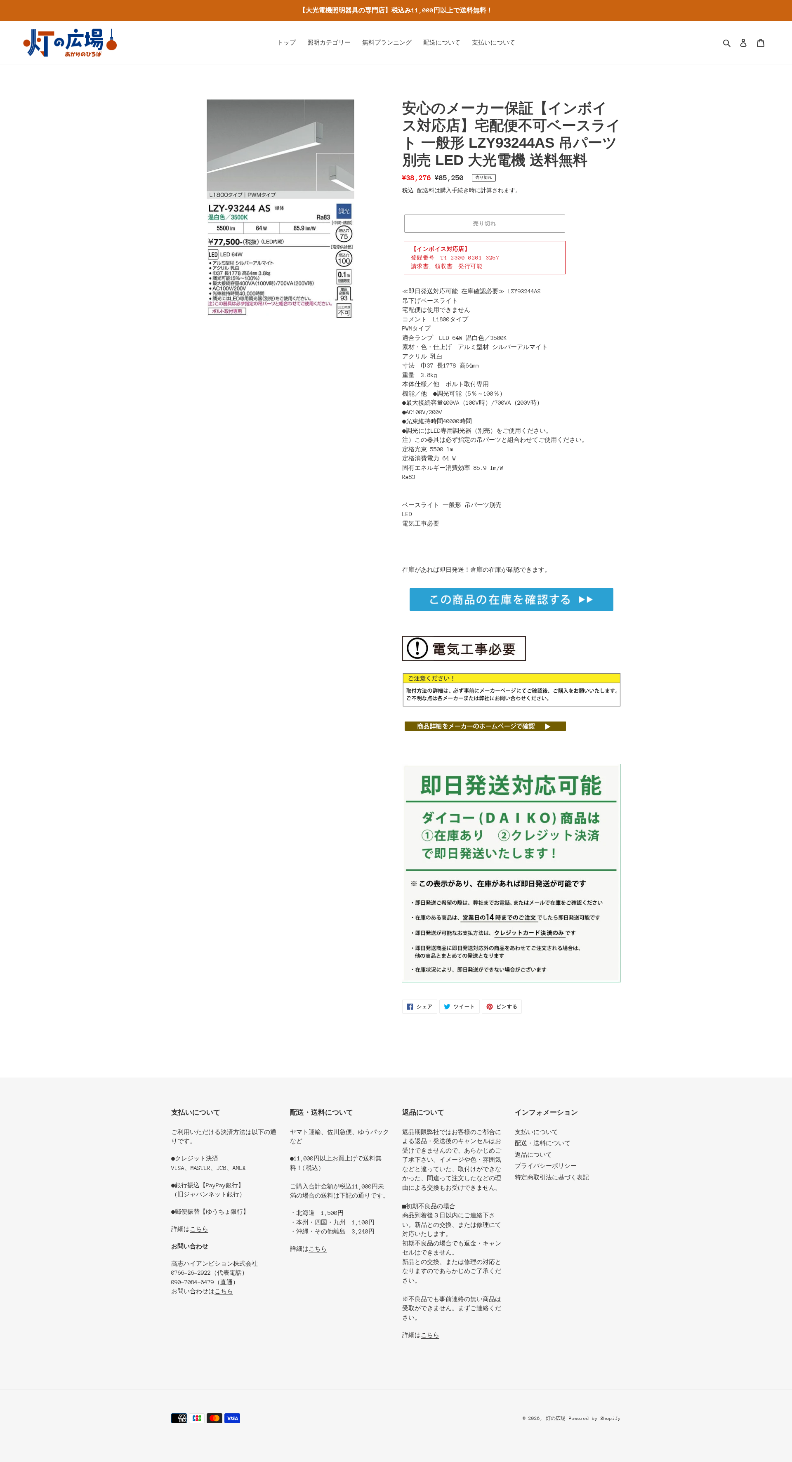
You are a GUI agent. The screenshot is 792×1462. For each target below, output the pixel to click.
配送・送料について (542, 1143)
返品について (533, 1154)
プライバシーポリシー (546, 1166)
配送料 (425, 190)
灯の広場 (556, 1418)
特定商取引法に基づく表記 (552, 1177)
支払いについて (536, 1132)
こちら (199, 1229)
